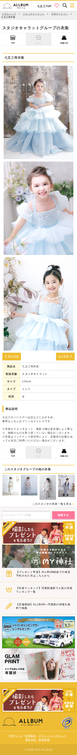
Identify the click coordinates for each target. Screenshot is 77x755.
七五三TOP (44, 6)
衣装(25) (64, 43)
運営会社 (31, 739)
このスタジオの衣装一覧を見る (52, 503)
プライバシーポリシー (52, 735)
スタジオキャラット (34, 373)
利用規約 (30, 735)
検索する (63, 515)
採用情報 (44, 739)
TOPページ (16, 735)
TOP (13, 43)
